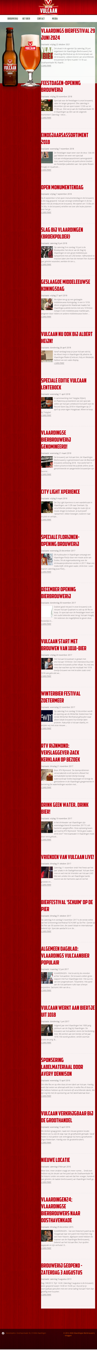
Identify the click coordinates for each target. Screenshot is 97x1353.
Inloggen (68, 1335)
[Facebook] (3, 1333)
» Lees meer (46, 65)
